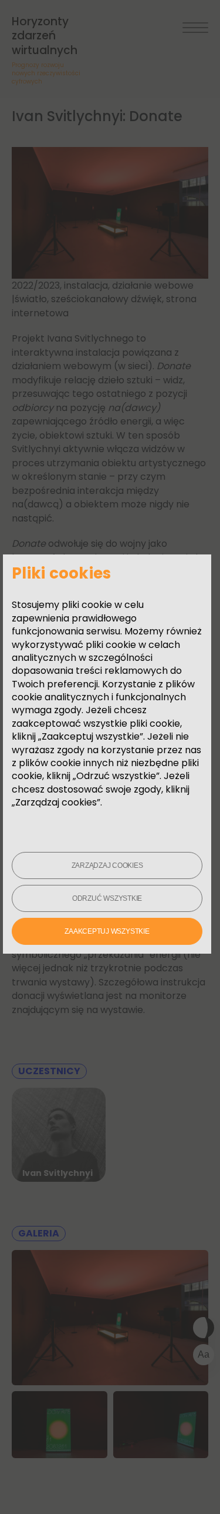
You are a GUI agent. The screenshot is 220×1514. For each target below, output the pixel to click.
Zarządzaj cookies (107, 865)
